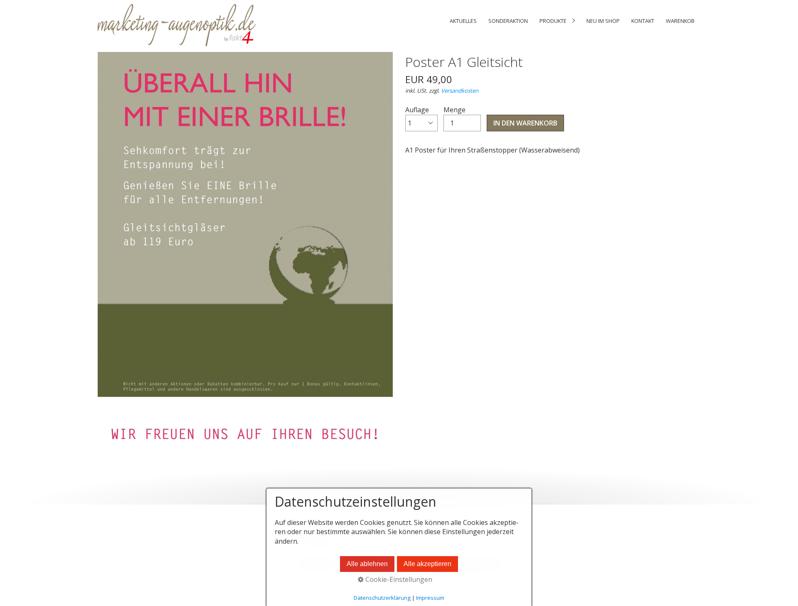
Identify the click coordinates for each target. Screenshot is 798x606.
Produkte (552, 21)
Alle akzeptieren (427, 563)
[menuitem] (463, 21)
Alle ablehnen (367, 563)
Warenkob (680, 21)
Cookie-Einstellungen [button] (398, 579)
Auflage (417, 109)
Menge (454, 109)
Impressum (430, 597)
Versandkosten (459, 90)
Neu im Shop (603, 21)
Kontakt (642, 21)
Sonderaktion (508, 21)
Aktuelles (463, 21)
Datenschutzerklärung (382, 597)
